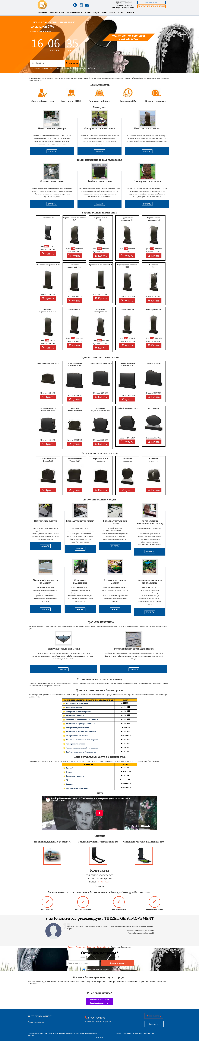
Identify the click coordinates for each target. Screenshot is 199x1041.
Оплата (112, 13)
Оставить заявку (154, 1016)
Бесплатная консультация (151, 6)
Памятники (42, 13)
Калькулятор (151, 2)
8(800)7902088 (125, 2)
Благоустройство (57, 13)
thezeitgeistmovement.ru (38, 1033)
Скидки (96, 13)
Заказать (52, 151)
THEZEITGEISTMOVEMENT (39, 1016)
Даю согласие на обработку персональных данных (100, 969)
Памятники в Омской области (98, 947)
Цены (104, 13)
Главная (71, 947)
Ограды (88, 13)
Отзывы (121, 13)
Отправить (72, 63)
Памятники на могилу (36, 1022)
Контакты (130, 13)
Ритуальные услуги (74, 13)
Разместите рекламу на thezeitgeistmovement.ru (99, 1001)
